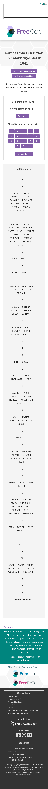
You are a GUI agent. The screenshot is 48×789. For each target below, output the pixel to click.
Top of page (9, 627)
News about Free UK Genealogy (18, 713)
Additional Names (24, 154)
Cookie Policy (12, 696)
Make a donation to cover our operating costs (23, 710)
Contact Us (11, 708)
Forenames (22, 116)
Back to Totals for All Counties (24, 71)
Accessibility (12, 705)
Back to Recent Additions (24, 76)
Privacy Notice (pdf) (14, 699)
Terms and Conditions (15, 702)
